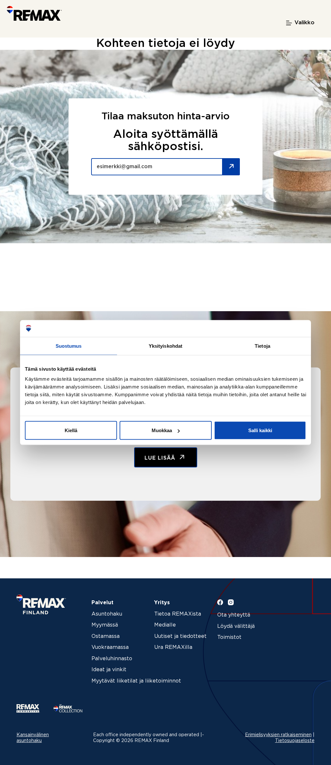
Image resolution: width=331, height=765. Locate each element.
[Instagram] (231, 602)
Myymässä (104, 625)
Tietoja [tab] (262, 345)
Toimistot (229, 637)
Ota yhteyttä (233, 615)
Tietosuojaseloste (295, 741)
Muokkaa (162, 430)
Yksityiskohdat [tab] (165, 345)
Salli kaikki (260, 430)
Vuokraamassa (110, 647)
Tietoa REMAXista (177, 614)
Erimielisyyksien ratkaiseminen (278, 735)
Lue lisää (160, 458)
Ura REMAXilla (173, 647)
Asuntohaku (106, 614)
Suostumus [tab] (69, 345)
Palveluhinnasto (111, 658)
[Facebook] (220, 602)
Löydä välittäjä (236, 626)
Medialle (165, 625)
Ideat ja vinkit (108, 669)
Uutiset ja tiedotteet (180, 636)
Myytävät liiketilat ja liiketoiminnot (136, 681)
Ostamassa (105, 636)
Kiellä (71, 430)
